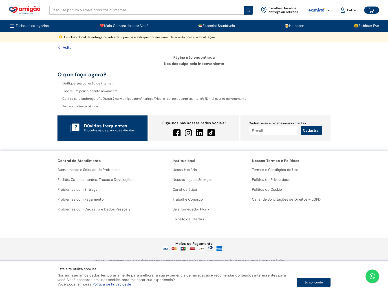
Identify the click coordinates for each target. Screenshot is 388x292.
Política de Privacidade (112, 284)
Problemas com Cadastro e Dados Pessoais (93, 209)
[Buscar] (248, 10)
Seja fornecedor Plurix (191, 209)
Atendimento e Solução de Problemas (88, 169)
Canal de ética (185, 189)
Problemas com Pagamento (80, 199)
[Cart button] (371, 10)
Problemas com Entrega (77, 189)
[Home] (24, 10)
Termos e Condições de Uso (275, 169)
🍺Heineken (294, 25)
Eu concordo (313, 282)
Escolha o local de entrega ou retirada (139, 37)
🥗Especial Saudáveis (216, 25)
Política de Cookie (267, 189)
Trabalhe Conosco (188, 199)
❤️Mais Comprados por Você (124, 25)
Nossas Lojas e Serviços (193, 179)
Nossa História (185, 169)
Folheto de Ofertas (188, 219)
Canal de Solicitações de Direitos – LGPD (286, 199)
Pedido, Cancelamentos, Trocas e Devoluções (95, 179)
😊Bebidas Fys (366, 25)
